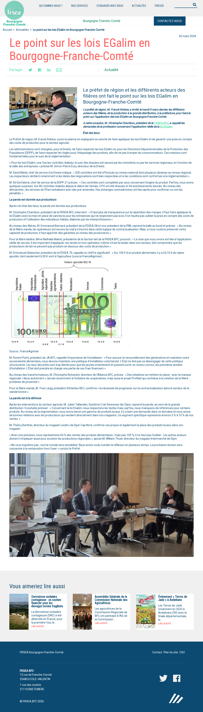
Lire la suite (37, 626)
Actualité (111, 70)
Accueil (7, 29)
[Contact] (59, 70)
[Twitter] (30, 70)
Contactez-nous (169, 21)
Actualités (22, 29)
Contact (157, 652)
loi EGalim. (166, 126)
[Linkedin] (48, 70)
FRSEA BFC (161, 123)
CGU (182, 652)
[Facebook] (39, 70)
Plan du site (171, 652)
